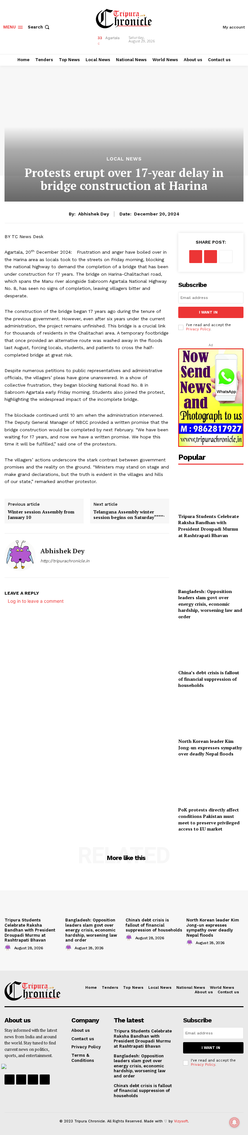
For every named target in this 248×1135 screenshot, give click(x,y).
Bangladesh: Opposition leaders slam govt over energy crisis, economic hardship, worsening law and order (210, 604)
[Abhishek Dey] (20, 555)
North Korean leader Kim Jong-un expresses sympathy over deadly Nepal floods (210, 747)
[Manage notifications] (234, 1122)
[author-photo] (9, 947)
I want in (208, 312)
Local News (124, 159)
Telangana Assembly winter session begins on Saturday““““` (129, 514)
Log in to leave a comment (36, 601)
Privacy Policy (198, 329)
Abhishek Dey (93, 213)
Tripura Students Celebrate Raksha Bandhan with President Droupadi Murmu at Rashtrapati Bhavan (208, 525)
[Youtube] (45, 1079)
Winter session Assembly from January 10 (41, 514)
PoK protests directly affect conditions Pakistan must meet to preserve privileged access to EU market (209, 819)
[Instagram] (21, 1079)
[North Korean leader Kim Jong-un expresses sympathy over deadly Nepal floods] (210, 714)
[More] (225, 256)
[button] (39, 27)
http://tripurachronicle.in (64, 560)
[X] (210, 256)
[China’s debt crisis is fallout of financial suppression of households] (210, 646)
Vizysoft (181, 1121)
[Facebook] (195, 256)
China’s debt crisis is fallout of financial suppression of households (208, 678)
